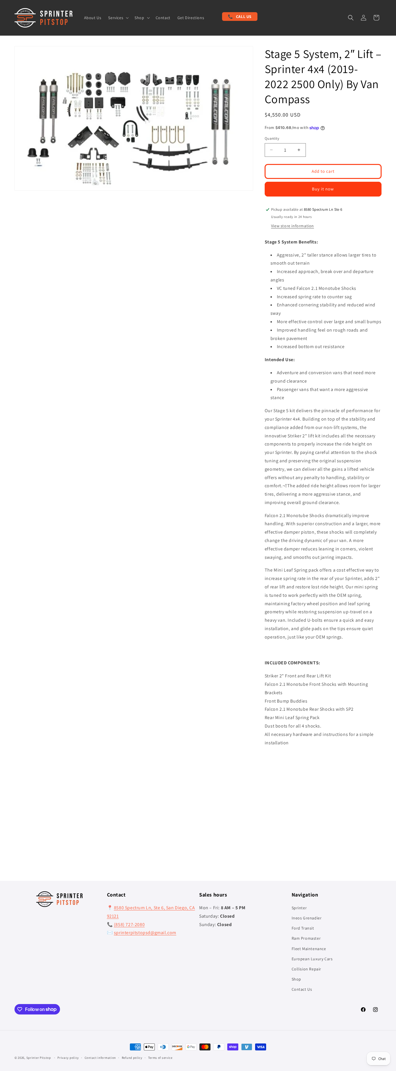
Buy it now (323, 189)
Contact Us (302, 989)
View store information (292, 225)
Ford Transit (303, 928)
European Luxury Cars (312, 958)
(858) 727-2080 (129, 924)
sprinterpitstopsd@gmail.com (145, 933)
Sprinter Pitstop (38, 1058)
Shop (296, 979)
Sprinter (299, 907)
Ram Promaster (306, 938)
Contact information (100, 1058)
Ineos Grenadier (307, 918)
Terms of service (160, 1058)
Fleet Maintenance (309, 948)
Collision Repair (306, 969)
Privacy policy (68, 1058)
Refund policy (132, 1058)
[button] (118, 18)
